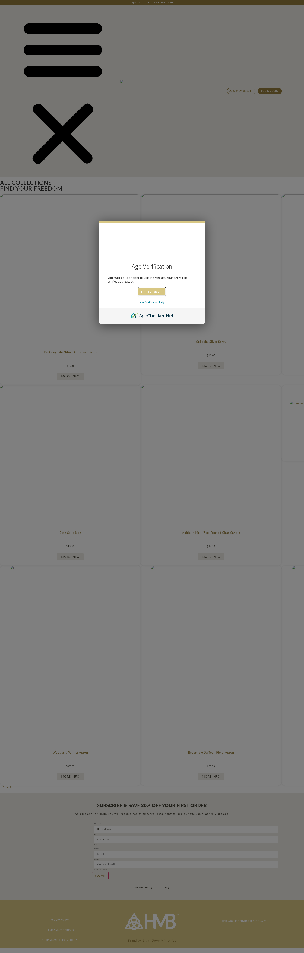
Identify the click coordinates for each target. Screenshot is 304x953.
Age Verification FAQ (152, 302)
